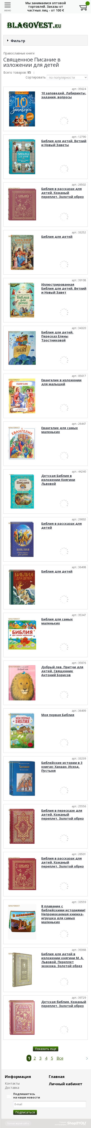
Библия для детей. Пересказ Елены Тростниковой (57, 336)
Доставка (12, 1087)
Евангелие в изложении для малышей (61, 382)
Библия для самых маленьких (57, 621)
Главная (56, 1076)
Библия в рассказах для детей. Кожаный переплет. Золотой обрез (62, 193)
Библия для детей (56, 237)
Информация (18, 1076)
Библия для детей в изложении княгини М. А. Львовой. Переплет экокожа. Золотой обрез (62, 960)
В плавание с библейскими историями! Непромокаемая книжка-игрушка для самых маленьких (63, 914)
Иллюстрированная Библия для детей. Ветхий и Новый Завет (63, 288)
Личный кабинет (65, 1083)
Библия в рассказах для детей (61, 525)
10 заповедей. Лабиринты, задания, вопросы (63, 95)
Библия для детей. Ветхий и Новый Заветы (63, 143)
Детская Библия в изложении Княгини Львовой (58, 480)
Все (60, 1058)
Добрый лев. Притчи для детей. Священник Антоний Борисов (62, 671)
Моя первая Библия (57, 715)
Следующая (85, 1058)
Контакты (12, 1083)
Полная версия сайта (18, 1123)
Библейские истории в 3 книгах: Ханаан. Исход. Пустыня (61, 767)
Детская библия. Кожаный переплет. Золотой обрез (63, 1004)
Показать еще (45, 1049)
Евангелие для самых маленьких (59, 430)
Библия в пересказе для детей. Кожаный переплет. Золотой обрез (62, 814)
